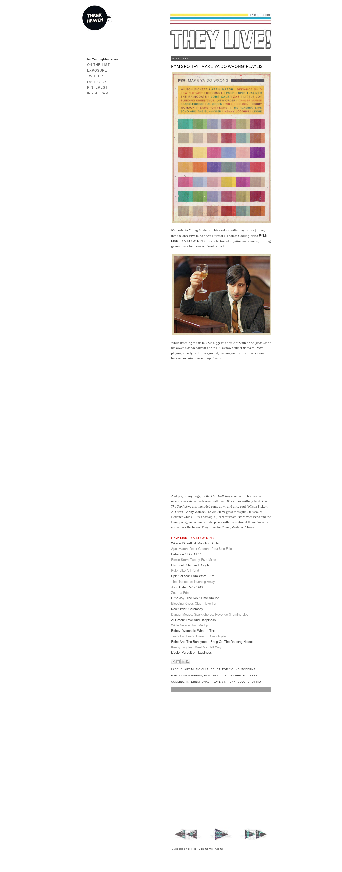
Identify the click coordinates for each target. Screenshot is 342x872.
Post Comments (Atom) (207, 848)
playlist (218, 681)
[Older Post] (253, 840)
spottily (255, 681)
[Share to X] (182, 661)
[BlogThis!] (178, 661)
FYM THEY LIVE (215, 675)
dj (218, 669)
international (198, 681)
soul (242, 681)
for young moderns (238, 669)
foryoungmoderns (186, 675)
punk (232, 681)
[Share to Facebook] (187, 661)
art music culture (199, 669)
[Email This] (173, 661)
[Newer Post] (188, 840)
